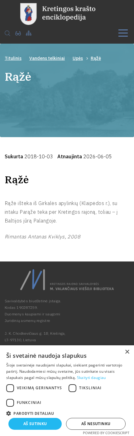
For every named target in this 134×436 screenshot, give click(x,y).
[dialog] (67, 390)
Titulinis (13, 58)
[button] (67, 412)
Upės (78, 58)
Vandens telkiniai (47, 58)
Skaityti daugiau (91, 377)
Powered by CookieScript (106, 432)
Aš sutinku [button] (35, 423)
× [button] (127, 352)
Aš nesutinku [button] (96, 423)
